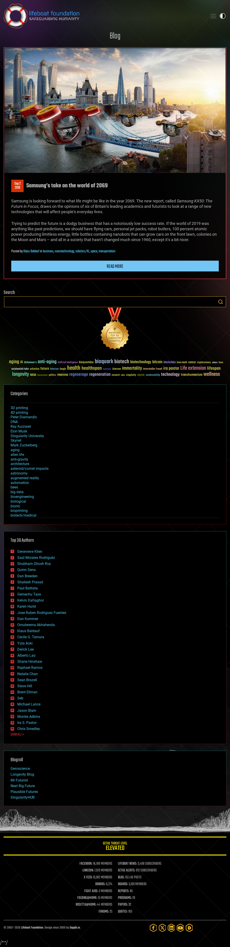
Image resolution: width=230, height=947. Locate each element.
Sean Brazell (27, 680)
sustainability (153, 375)
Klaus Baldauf (31, 251)
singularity (131, 375)
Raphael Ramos (29, 667)
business (48, 251)
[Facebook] (153, 928)
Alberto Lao (26, 655)
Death (221, 362)
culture (214, 362)
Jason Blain (26, 710)
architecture (20, 464)
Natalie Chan (27, 674)
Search (220, 301)
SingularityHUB (23, 797)
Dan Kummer (27, 619)
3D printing (19, 408)
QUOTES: (123, 912)
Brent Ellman (27, 692)
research (116, 375)
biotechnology (140, 362)
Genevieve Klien (29, 551)
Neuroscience (42, 375)
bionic (15, 506)
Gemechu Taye (29, 594)
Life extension (193, 368)
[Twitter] (162, 928)
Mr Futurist (19, 780)
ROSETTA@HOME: (86, 905)
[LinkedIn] (171, 928)
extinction (34, 369)
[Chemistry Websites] (115, 329)
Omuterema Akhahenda (36, 625)
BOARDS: (123, 884)
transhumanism (191, 375)
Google (63, 369)
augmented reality (25, 478)
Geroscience (20, 768)
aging (14, 362)
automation (20, 483)
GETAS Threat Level (115, 847)
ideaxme (116, 369)
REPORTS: (123, 891)
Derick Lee (25, 649)
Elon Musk (19, 431)
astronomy (19, 473)
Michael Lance (28, 704)
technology (170, 374)
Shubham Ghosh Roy (34, 564)
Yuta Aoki (25, 643)
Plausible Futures (24, 792)
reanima (62, 375)
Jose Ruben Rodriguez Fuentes (41, 613)
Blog (115, 36)
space (94, 251)
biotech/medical (23, 515)
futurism (54, 369)
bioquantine (86, 362)
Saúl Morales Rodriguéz (36, 557)
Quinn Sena (26, 570)
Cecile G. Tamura (30, 637)
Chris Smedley (28, 729)
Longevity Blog (22, 774)
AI (21, 362)
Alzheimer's (30, 362)
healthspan (92, 368)
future (44, 369)
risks (123, 375)
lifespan (214, 368)
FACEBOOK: (86, 864)
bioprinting (19, 510)
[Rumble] (189, 928)
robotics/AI (82, 251)
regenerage (78, 374)
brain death (182, 362)
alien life (17, 454)
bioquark (104, 361)
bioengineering (22, 497)
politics (52, 375)
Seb (20, 698)
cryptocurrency (204, 362)
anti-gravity (19, 459)
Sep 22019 (17, 186)
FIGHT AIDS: (91, 891)
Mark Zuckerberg (24, 445)
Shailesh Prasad (30, 582)
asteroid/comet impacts (30, 468)
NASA (33, 375)
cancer (192, 362)
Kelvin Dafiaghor (30, 600)
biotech (121, 362)
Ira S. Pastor (27, 723)
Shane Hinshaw (29, 661)
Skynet (16, 440)
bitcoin (157, 362)
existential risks (20, 369)
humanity (107, 369)
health (73, 368)
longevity (20, 374)
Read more (115, 266)
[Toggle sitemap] (213, 16)
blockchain (170, 362)
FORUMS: (104, 912)
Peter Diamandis (24, 417)
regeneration (100, 374)
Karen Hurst (26, 606)
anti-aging (47, 362)
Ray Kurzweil (21, 426)
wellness (211, 374)
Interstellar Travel (152, 369)
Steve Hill (24, 686)
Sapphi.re (75, 927)
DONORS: (100, 884)
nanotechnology (64, 251)
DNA (14, 422)
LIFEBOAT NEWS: (127, 864)
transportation (107, 251)
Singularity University (27, 436)
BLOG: (121, 877)
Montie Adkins (28, 716)
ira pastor (171, 368)
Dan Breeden (27, 576)
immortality (132, 368)
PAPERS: (123, 905)
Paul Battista (27, 588)
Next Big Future (23, 786)
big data (17, 492)
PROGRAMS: (125, 898)
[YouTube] (180, 928)
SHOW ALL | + (17, 735)
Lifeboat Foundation (32, 927)
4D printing (19, 412)
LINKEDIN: (88, 870)
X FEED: (88, 877)
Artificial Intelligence (68, 362)
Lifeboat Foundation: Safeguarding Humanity (104, 16)
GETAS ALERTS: (126, 870)
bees (14, 487)
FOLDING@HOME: (87, 898)
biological (18, 501)
